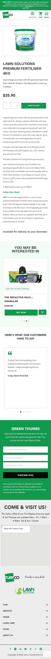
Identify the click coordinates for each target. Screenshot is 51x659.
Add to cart (33, 105)
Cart (40, 17)
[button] (46, 15)
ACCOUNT (32, 17)
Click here (29, 6)
